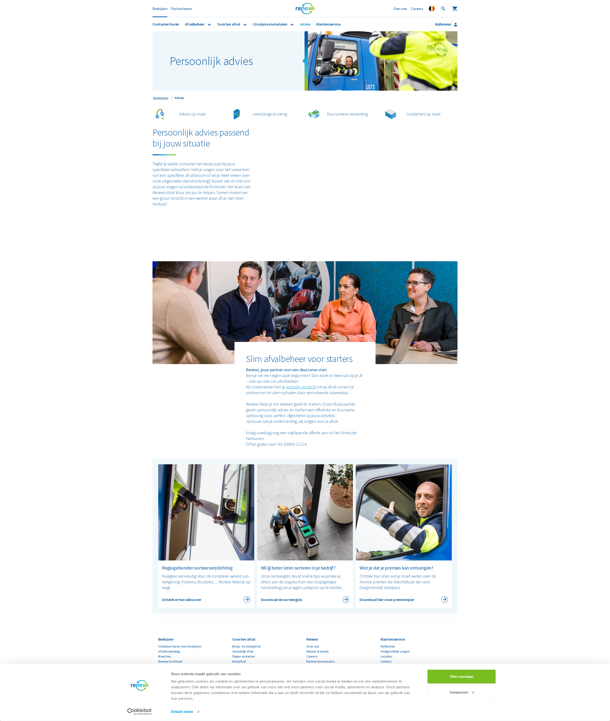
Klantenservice (328, 24)
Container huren (165, 24)
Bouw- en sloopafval (246, 646)
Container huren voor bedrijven (179, 646)
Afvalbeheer (195, 24)
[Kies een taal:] (432, 8)
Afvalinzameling (169, 651)
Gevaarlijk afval (242, 651)
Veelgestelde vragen (395, 651)
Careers (417, 8)
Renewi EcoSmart (170, 661)
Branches (164, 656)
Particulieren (181, 8)
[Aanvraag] (455, 8)
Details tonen (182, 712)
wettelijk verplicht (301, 387)
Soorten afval (229, 24)
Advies (305, 24)
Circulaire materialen (270, 24)
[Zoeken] (443, 8)
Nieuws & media (317, 651)
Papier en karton (243, 656)
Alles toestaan (461, 676)
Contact (386, 661)
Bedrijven (159, 8)
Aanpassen (459, 692)
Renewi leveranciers (320, 661)
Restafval (238, 661)
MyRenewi (443, 24)
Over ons (400, 8)
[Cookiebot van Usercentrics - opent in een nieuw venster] (139, 711)
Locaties (386, 656)
